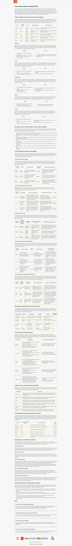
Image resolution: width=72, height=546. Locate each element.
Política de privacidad (39, 544)
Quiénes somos (31, 544)
